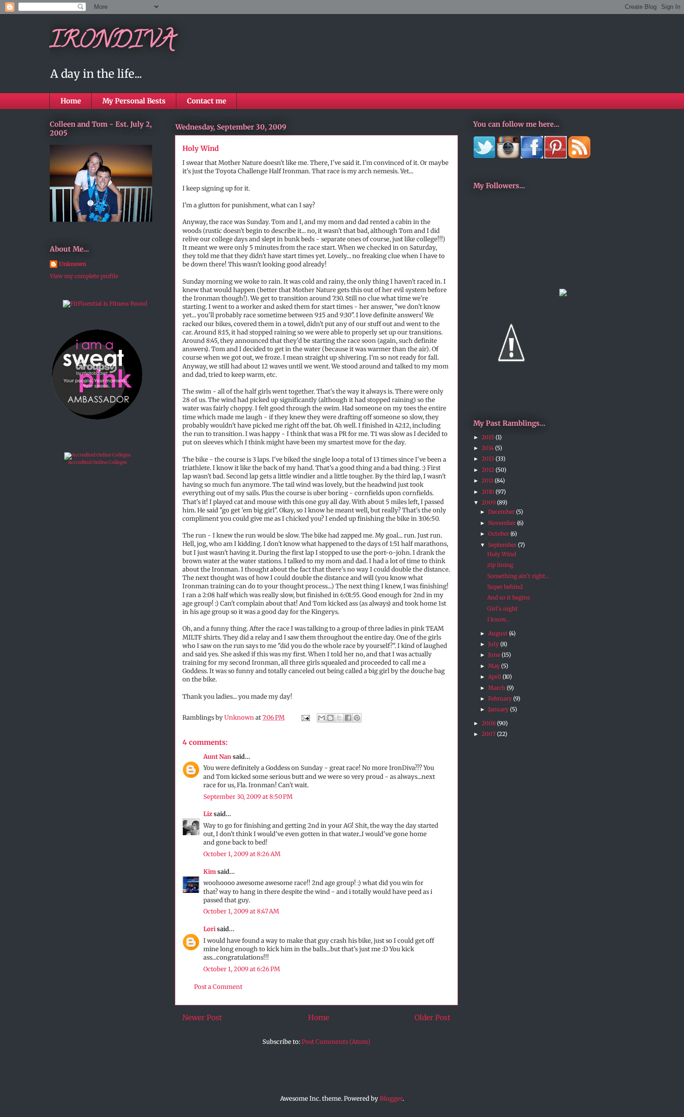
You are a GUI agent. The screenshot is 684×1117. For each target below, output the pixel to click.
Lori (209, 929)
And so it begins (508, 597)
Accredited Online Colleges (97, 462)
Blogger (391, 1099)
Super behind (505, 586)
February (500, 698)
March (497, 687)
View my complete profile (84, 275)
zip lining (500, 564)
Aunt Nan (217, 757)
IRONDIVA (111, 42)
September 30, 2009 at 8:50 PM (248, 797)
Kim (209, 872)
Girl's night (502, 608)
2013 (489, 458)
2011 (488, 480)
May (494, 665)
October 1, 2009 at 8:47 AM (241, 911)
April (495, 676)
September (503, 544)
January (499, 709)
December (502, 511)
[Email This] (321, 717)
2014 (488, 447)
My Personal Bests (134, 100)
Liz (207, 814)
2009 (489, 502)
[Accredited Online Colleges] (97, 455)
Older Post (432, 1017)
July (494, 643)
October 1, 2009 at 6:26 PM (241, 969)
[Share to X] (339, 717)
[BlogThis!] (330, 717)
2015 (489, 437)
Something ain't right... (518, 575)
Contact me (206, 100)
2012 (489, 469)
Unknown (72, 263)
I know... (498, 619)
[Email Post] (304, 718)
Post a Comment (218, 987)
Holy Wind (501, 554)
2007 (489, 733)
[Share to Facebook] (348, 717)
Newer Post (202, 1017)
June (495, 654)
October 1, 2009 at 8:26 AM (242, 854)
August (498, 633)
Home (70, 100)
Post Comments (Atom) (336, 1042)
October (499, 533)
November (502, 522)
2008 (489, 723)
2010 (489, 491)
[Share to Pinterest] (357, 717)
